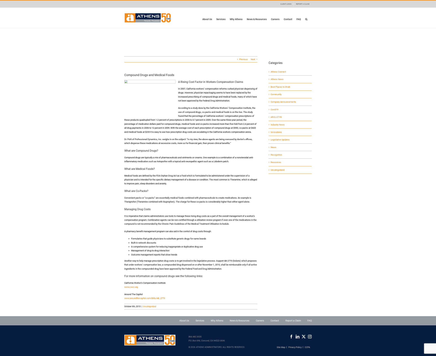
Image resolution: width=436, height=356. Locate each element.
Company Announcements (283, 102)
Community (276, 94)
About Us (184, 320)
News (273, 147)
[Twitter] (304, 336)
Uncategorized (149, 306)
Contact (274, 320)
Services (200, 320)
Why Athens (217, 320)
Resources (276, 162)
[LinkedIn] (297, 336)
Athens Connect (278, 71)
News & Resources (239, 320)
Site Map (281, 347)
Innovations (276, 132)
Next (253, 59)
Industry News (278, 124)
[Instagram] (310, 336)
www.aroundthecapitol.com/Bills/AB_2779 (144, 298)
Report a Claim (293, 320)
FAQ (309, 320)
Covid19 (274, 109)
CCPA (307, 347)
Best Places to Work (280, 87)
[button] (306, 19)
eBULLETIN (276, 117)
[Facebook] (291, 336)
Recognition (276, 154)
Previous (243, 59)
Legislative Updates (280, 139)
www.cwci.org (131, 287)
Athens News (277, 79)
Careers (260, 320)
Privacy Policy (295, 347)
